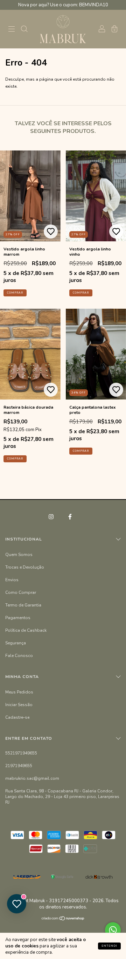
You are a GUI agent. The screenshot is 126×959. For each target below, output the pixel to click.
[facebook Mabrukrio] (70, 516)
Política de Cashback (26, 630)
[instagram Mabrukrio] (51, 516)
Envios (12, 580)
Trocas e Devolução (24, 567)
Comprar (15, 293)
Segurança (15, 643)
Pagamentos (17, 618)
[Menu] (11, 30)
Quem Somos (19, 554)
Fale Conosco (19, 655)
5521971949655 (21, 753)
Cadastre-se (17, 717)
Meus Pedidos (19, 692)
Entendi (109, 946)
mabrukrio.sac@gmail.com (32, 778)
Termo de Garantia (23, 605)
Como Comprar (20, 592)
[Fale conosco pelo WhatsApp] (113, 930)
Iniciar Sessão (19, 704)
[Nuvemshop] (63, 919)
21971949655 (18, 766)
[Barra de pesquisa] (24, 30)
